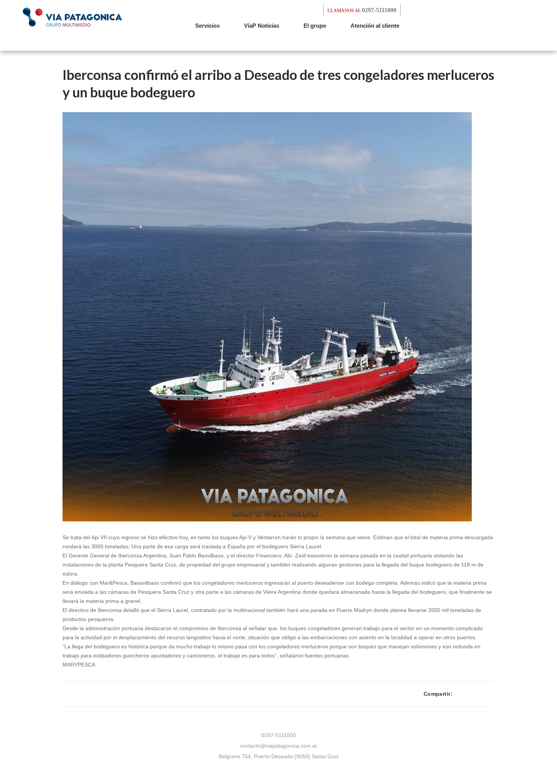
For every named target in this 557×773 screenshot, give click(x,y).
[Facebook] (458, 694)
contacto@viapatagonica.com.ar (278, 746)
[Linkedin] (492, 694)
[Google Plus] (481, 694)
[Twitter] (470, 694)
